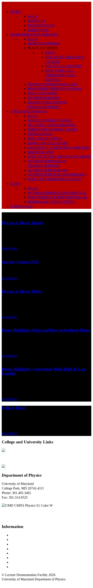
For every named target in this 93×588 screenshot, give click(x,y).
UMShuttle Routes (23, 553)
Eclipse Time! (14, 407)
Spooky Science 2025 (20, 262)
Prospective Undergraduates (29, 539)
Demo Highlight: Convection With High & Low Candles (44, 371)
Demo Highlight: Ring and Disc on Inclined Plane (46, 330)
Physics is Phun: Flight (22, 291)
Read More (9, 248)
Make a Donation (22, 558)
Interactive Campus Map (27, 544)
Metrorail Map (20, 549)
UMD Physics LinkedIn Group (31, 562)
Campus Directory (22, 535)
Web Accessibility (22, 567)
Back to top (10, 584)
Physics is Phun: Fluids (22, 223)
